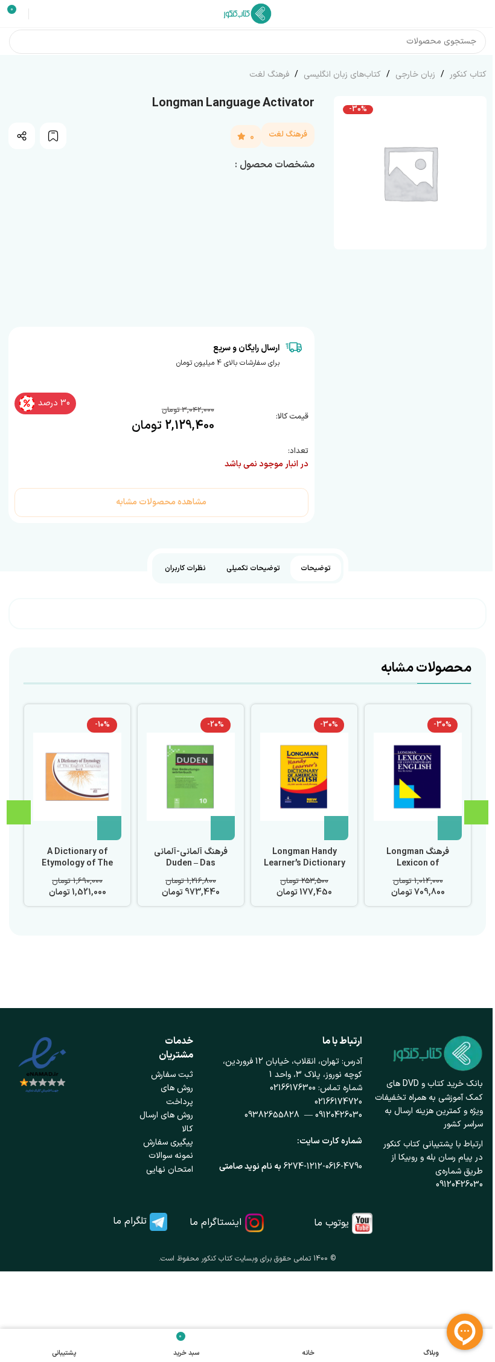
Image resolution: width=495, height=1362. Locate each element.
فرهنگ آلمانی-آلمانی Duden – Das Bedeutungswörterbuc (190, 870)
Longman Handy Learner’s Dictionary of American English (304, 864)
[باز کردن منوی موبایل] (481, 14)
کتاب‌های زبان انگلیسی (341, 74)
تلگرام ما (130, 1221)
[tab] (315, 568)
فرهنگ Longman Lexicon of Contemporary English (417, 870)
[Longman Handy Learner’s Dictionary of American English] (304, 776)
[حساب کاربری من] (40, 14)
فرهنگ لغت (269, 74)
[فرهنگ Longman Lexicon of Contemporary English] (418, 776)
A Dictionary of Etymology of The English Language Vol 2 (77, 870)
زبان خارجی (414, 74)
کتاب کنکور (467, 74)
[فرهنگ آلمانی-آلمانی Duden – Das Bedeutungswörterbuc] (191, 776)
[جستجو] (21, 42)
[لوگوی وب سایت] (247, 13)
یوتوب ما (331, 1223)
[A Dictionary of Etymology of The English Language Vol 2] (77, 776)
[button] (450, 828)
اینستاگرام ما (215, 1222)
